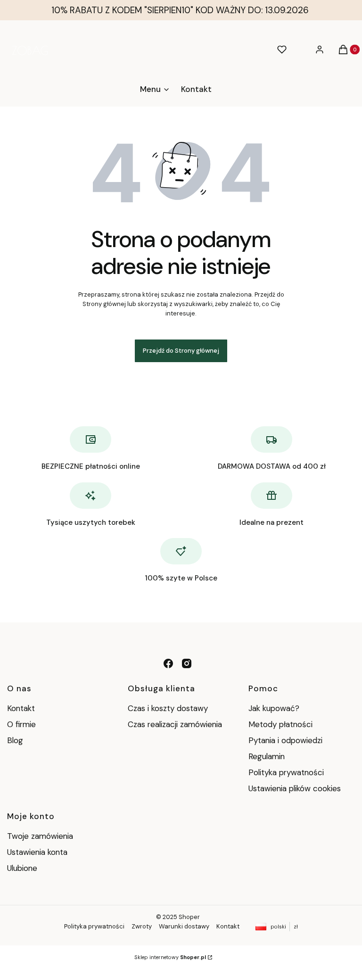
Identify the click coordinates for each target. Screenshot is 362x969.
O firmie (21, 724)
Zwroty (142, 926)
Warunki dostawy (184, 926)
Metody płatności (280, 724)
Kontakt (21, 708)
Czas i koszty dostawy (168, 708)
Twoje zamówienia (40, 836)
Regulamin (266, 756)
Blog (15, 740)
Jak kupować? (273, 708)
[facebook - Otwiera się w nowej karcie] (168, 663)
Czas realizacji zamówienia (175, 724)
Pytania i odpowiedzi (285, 740)
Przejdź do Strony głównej (181, 351)
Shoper (189, 917)
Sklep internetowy (170, 957)
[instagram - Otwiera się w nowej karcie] (186, 663)
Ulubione (22, 868)
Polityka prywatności (286, 772)
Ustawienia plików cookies (295, 788)
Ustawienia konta (37, 852)
